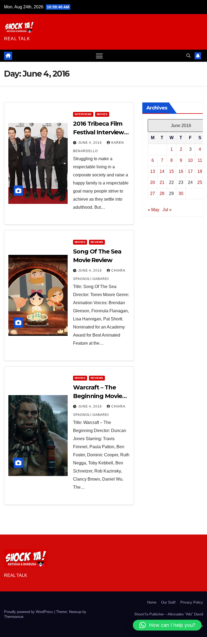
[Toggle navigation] (99, 56)
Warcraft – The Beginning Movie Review (97, 396)
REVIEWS (97, 242)
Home (151, 602)
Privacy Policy (191, 602)
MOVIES (102, 114)
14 (162, 171)
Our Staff (168, 602)
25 (199, 182)
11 (200, 160)
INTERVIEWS (83, 114)
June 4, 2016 (90, 143)
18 (199, 171)
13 (152, 171)
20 (152, 182)
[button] (188, 55)
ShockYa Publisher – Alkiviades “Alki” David (168, 614)
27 (152, 193)
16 (180, 171)
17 (190, 171)
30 (180, 193)
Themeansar (13, 617)
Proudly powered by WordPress (29, 612)
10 (190, 160)
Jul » (167, 209)
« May (153, 209)
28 (162, 193)
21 (162, 182)
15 (171, 171)
